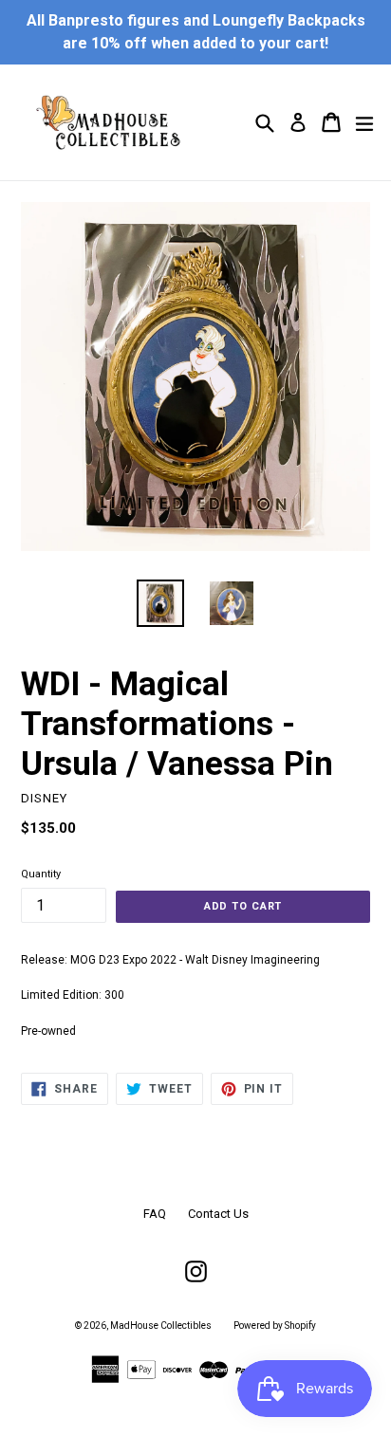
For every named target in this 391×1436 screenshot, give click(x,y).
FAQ (154, 1213)
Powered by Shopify (274, 1325)
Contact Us (218, 1213)
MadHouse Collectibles (161, 1325)
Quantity (41, 874)
